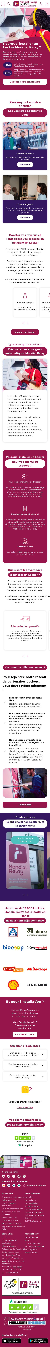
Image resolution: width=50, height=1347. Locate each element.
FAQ (27, 1240)
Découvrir (25, 164)
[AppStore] (11, 1340)
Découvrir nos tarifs (10, 1220)
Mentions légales (9, 1246)
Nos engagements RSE (34, 1246)
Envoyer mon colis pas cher (13, 1197)
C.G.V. (4, 1237)
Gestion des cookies (10, 1252)
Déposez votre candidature (25, 82)
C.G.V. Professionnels (33, 1221)
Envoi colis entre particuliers (9, 1204)
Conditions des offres (11, 1255)
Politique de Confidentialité (13, 1249)
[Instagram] (8, 1176)
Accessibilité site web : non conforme (13, 1262)
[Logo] (25, 4)
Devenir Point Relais (33, 1209)
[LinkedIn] (3, 1176)
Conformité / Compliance (12, 1258)
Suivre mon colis (9, 1200)
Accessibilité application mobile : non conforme (12, 1268)
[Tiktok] (13, 1176)
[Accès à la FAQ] (9, 4)
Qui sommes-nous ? (33, 1243)
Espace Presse (31, 1253)
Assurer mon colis (9, 1217)
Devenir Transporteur (34, 1212)
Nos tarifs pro (30, 1200)
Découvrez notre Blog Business (34, 1216)
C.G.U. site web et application (9, 1241)
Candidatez (25, 805)
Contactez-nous (31, 1237)
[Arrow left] (23, 323)
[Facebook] (19, 1176)
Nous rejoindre (31, 1249)
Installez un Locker (25, 332)
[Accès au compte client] (41, 4)
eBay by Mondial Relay (11, 1223)
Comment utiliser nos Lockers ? (11, 1213)
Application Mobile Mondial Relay (13, 1227)
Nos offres (29, 1197)
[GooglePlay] (38, 1340)
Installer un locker (32, 1206)
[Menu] (3, 4)
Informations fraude (10, 1272)
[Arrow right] (27, 323)
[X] (24, 1176)
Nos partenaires (31, 1203)
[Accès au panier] (47, 4)
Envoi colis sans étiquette (12, 1209)
